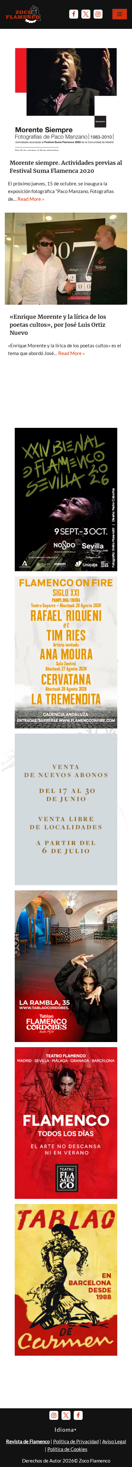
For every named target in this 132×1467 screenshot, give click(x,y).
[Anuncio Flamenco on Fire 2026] (66, 726)
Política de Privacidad (76, 1441)
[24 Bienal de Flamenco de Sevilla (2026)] (66, 569)
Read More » (31, 199)
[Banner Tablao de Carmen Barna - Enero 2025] (66, 1354)
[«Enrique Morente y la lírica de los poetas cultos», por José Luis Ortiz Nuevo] (66, 259)
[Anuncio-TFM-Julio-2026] (66, 1197)
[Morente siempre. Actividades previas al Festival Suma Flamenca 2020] (66, 99)
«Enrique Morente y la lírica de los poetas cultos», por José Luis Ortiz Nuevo (58, 324)
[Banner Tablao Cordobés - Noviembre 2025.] (66, 1040)
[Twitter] (85, 14)
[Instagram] (98, 14)
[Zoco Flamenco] (24, 14)
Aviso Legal (114, 1441)
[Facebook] (73, 14)
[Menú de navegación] (119, 14)
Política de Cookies (67, 1449)
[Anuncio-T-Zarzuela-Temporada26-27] (66, 883)
